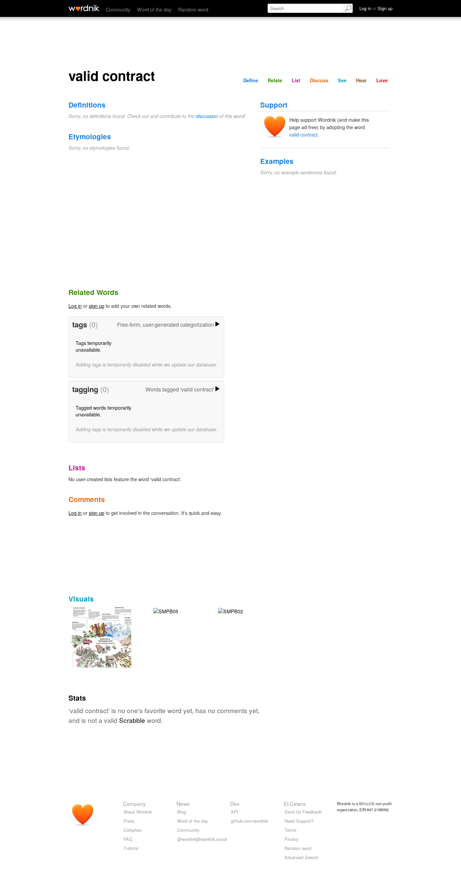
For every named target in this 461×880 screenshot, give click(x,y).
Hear (361, 80)
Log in (75, 305)
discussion (207, 116)
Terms (290, 830)
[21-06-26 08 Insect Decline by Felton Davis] (105, 646)
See (342, 80)
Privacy (291, 839)
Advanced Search (301, 857)
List (296, 80)
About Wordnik (138, 812)
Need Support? (299, 821)
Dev (235, 803)
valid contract (303, 134)
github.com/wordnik (249, 821)
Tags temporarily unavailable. (93, 346)
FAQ (128, 839)
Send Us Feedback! (303, 812)
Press (129, 821)
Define (250, 80)
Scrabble (132, 720)
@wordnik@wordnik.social (202, 839)
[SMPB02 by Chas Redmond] (230, 610)
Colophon (133, 830)
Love (382, 80)
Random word (193, 9)
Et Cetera (295, 803)
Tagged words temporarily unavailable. (103, 411)
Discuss (319, 80)
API (234, 812)
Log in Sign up (375, 8)
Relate (275, 80)
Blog (181, 812)
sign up (96, 305)
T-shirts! (131, 848)
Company (134, 803)
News (183, 803)
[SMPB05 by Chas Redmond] (165, 610)
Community (118, 9)
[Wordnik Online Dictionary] (84, 8)
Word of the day (154, 9)
